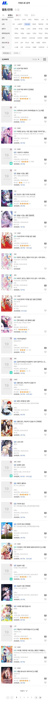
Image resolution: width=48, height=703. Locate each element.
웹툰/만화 (7, 9)
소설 (17, 9)
